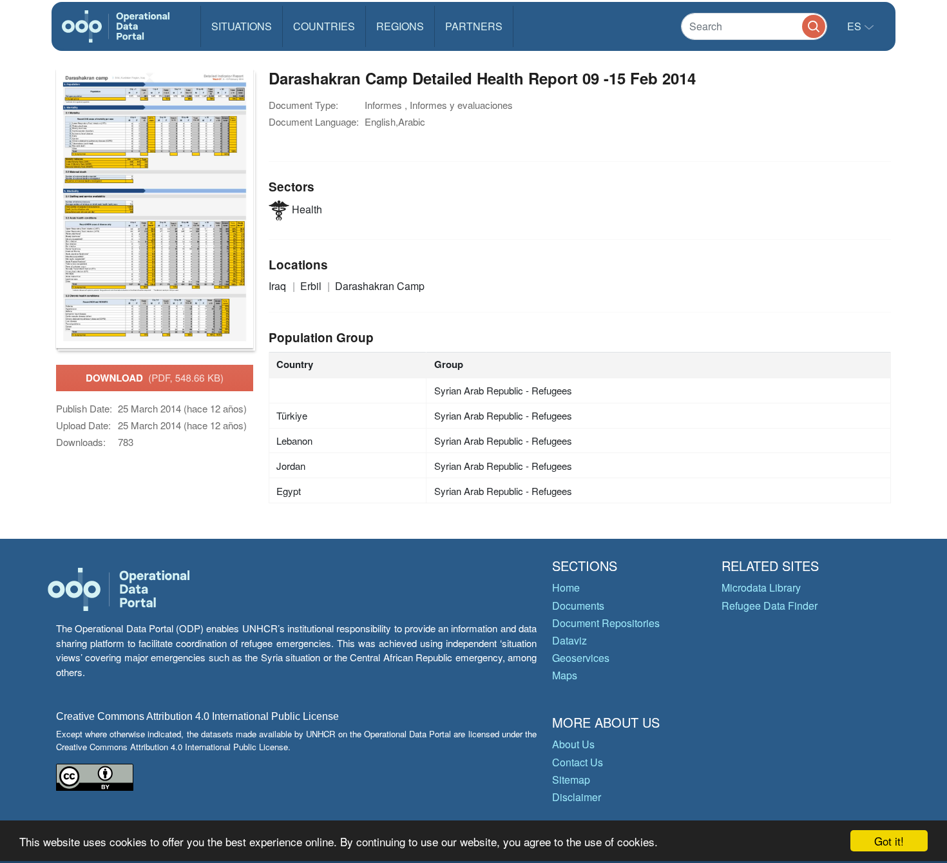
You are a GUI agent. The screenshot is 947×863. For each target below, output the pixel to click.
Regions (400, 26)
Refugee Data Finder (770, 605)
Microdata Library (761, 587)
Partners (473, 26)
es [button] (855, 26)
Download (155, 378)
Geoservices (580, 657)
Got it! (889, 841)
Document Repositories (606, 623)
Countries (324, 26)
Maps (564, 675)
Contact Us (577, 762)
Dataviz (569, 640)
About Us (573, 744)
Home (566, 587)
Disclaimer (576, 797)
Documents (578, 605)
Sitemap (571, 779)
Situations (241, 26)
